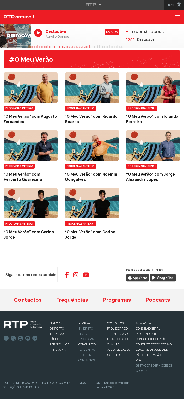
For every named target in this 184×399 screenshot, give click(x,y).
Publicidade (31, 387)
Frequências (72, 299)
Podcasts (157, 299)
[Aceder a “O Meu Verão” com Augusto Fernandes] (31, 87)
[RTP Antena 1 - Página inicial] (15, 17)
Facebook (6, 338)
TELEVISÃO (57, 334)
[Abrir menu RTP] (92, 4)
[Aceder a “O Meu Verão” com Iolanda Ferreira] (153, 87)
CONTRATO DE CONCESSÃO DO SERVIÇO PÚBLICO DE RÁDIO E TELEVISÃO (154, 349)
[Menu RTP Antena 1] (179, 17)
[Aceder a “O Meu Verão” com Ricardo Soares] (92, 87)
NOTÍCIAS (56, 323)
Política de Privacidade (21, 383)
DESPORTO (57, 328)
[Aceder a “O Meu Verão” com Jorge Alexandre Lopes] (153, 145)
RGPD (139, 360)
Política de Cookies (56, 383)
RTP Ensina (57, 350)
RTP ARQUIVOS (59, 344)
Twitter (13, 338)
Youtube (27, 338)
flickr (35, 338)
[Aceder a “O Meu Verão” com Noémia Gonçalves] (92, 145)
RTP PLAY (84, 323)
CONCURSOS (87, 344)
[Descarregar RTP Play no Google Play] (163, 277)
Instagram (20, 338)
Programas (117, 299)
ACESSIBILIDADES (118, 350)
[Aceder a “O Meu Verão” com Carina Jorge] (31, 203)
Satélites (114, 355)
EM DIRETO (85, 328)
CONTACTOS (115, 323)
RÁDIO (54, 339)
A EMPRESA (143, 323)
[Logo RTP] (23, 324)
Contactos (28, 299)
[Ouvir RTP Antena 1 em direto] (15, 36)
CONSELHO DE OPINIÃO (151, 339)
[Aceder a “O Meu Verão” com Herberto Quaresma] (31, 145)
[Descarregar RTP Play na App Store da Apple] (137, 277)
